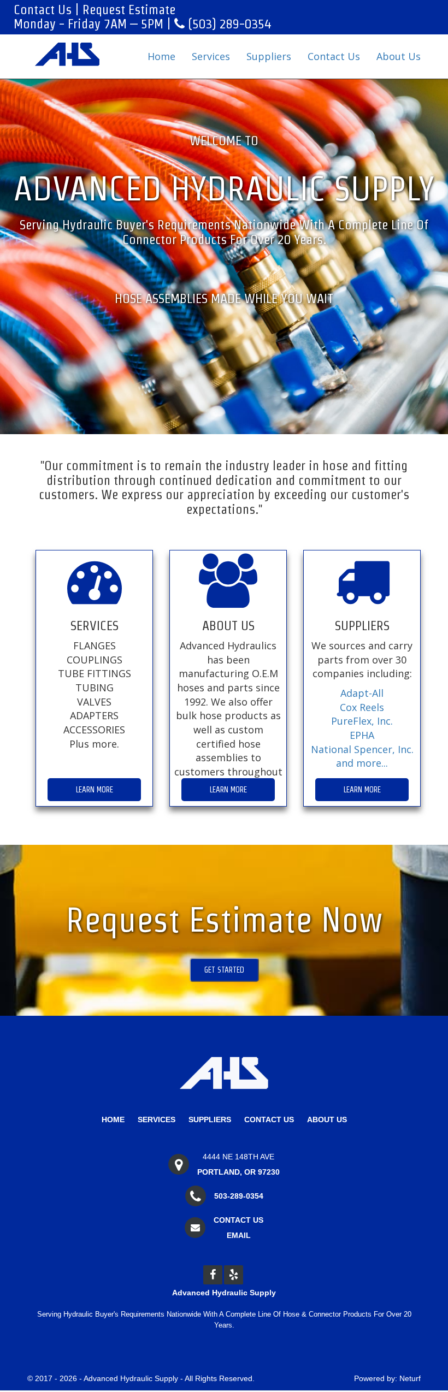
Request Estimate (128, 9)
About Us (398, 56)
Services (211, 56)
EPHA (362, 735)
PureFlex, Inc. (362, 720)
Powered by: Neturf (387, 1378)
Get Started (224, 969)
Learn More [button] (94, 789)
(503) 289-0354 (228, 23)
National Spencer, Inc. (362, 749)
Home (161, 56)
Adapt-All (362, 693)
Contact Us (43, 9)
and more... (362, 762)
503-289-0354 (238, 1196)
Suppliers (268, 56)
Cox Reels (362, 707)
